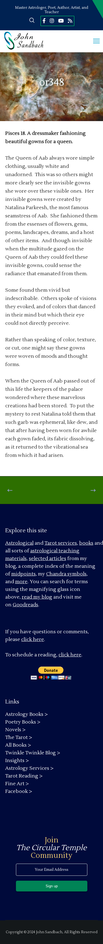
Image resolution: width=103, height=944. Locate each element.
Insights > (17, 760)
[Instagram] (52, 20)
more (21, 582)
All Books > (18, 745)
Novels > (15, 730)
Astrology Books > (26, 714)
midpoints (23, 574)
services (67, 543)
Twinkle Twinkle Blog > (32, 753)
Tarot (50, 543)
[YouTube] (61, 20)
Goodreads (25, 605)
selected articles (47, 558)
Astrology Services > (29, 768)
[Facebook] (44, 20)
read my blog (37, 597)
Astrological (19, 543)
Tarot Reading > (24, 776)
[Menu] (94, 41)
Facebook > (18, 791)
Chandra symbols (66, 574)
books (86, 543)
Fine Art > (17, 784)
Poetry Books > (22, 722)
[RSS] (70, 20)
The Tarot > (18, 737)
